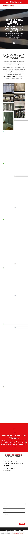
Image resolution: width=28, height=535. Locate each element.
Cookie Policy (14, 530)
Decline (21, 533)
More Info (14, 533)
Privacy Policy (7, 530)
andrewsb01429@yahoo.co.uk (10, 76)
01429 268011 (14, 1)
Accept (17, 533)
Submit (22, 523)
